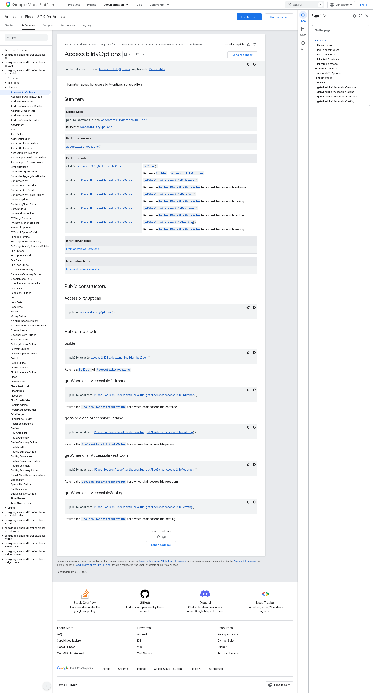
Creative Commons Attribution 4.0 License (162, 561)
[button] (25, 56)
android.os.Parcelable (86, 249)
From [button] (83, 249)
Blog (139, 4)
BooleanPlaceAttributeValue (179, 187)
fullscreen (360, 15)
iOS (139, 640)
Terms (61, 684)
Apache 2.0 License (245, 561)
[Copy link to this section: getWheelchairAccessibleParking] (127, 418)
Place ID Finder (66, 646)
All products (216, 668)
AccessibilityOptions (114, 69)
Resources (68, 25)
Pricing (91, 4)
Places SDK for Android (46, 16)
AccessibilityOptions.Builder (124, 120)
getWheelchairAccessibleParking (168, 194)
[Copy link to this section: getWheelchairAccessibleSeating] (127, 493)
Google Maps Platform (104, 44)
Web (140, 646)
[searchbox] (26, 37)
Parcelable (157, 69)
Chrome (123, 668)
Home (68, 44)
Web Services (145, 653)
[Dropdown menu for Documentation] (128, 4)
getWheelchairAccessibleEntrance (168, 180)
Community (157, 4)
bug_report (354, 15)
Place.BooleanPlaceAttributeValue (106, 180)
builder (149, 166)
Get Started (249, 17)
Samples (48, 25)
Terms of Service (228, 653)
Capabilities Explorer (69, 640)
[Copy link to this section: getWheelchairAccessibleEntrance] (130, 381)
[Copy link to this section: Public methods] (101, 332)
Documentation (113, 4)
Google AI (195, 668)
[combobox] (304, 4)
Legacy (86, 25)
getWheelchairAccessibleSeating (168, 222)
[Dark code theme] (254, 64)
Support (222, 646)
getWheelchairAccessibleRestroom (168, 208)
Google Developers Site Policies (92, 564)
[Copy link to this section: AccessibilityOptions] (105, 298)
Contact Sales (226, 640)
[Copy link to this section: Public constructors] (110, 286)
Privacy (73, 684)
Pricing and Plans (228, 634)
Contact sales (279, 17)
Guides (9, 25)
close (366, 15)
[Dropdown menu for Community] (169, 4)
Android (12, 16)
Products (74, 4)
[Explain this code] (248, 64)
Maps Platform (41, 4)
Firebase (141, 668)
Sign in (364, 4)
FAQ (59, 634)
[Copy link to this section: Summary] (88, 99)
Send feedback (242, 55)
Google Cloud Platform (168, 668)
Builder (161, 173)
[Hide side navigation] (47, 686)
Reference (28, 25)
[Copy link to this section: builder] (81, 343)
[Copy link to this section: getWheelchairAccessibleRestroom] (132, 456)
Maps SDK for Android (70, 653)
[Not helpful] (254, 44)
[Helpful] (249, 44)
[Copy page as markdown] (137, 54)
